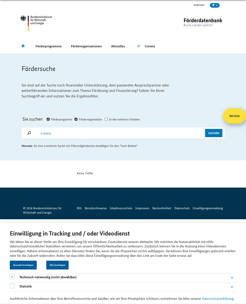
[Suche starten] (138, 46)
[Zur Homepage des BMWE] (36, 23)
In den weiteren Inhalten (124, 119)
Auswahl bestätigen (23, 265)
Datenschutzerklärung (218, 298)
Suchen (213, 133)
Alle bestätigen (57, 265)
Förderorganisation (90, 119)
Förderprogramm (61, 119)
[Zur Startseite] (195, 23)
